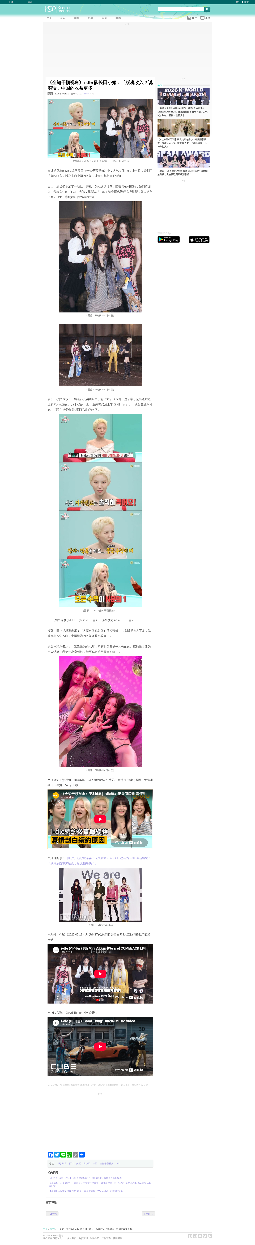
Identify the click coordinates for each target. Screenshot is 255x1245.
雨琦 (71, 1163)
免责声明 (83, 1238)
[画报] (119, 18)
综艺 (50, 94)
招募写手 (117, 1238)
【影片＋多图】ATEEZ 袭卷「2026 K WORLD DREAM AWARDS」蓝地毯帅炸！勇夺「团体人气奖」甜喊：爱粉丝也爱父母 (182, 112)
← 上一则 (52, 1213)
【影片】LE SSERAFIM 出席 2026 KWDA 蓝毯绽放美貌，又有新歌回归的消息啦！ (183, 172)
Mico (86, 94)
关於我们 (71, 1238)
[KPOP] (64, 18)
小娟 (95, 1163)
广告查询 (106, 1238)
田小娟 (86, 1163)
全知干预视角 (106, 1163)
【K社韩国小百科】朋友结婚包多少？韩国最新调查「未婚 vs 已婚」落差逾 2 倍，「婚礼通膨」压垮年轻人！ (182, 143)
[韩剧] (92, 18)
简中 (246, 2)
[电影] (105, 18)
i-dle (118, 1163)
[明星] (78, 18)
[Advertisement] (100, 1121)
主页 (45, 1229)
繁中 (238, 2)
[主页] (50, 18)
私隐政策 (94, 1238)
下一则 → (148, 1213)
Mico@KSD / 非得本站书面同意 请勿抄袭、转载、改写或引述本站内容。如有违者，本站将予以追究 (98, 1085)
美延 (78, 1163)
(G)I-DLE (62, 1163)
